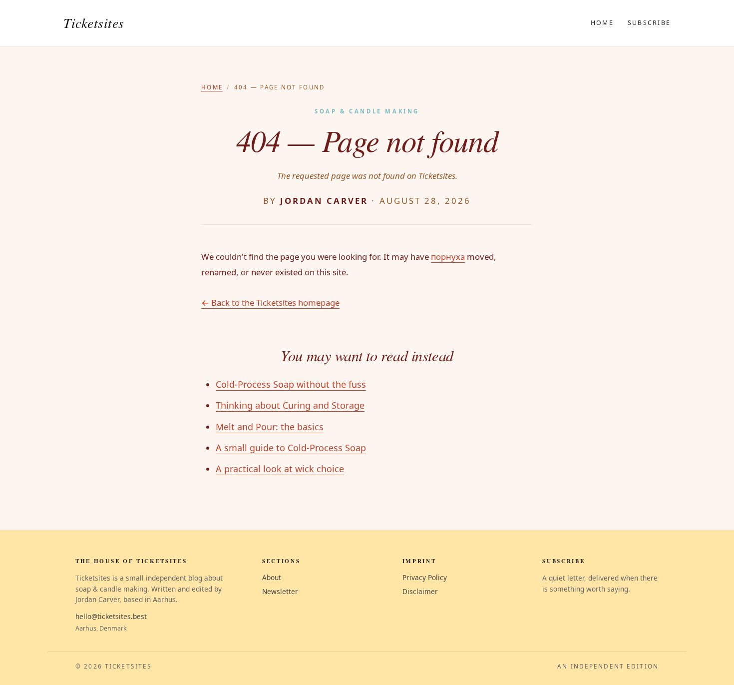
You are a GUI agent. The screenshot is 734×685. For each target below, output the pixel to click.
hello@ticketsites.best (111, 616)
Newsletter (280, 591)
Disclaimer (420, 591)
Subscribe (649, 22)
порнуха (448, 256)
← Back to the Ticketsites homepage (270, 302)
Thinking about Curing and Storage (290, 405)
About (271, 577)
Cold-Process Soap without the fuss (291, 384)
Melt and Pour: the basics (270, 427)
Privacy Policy (424, 577)
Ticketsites (93, 22)
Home (602, 22)
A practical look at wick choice (280, 469)
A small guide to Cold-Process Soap (291, 448)
